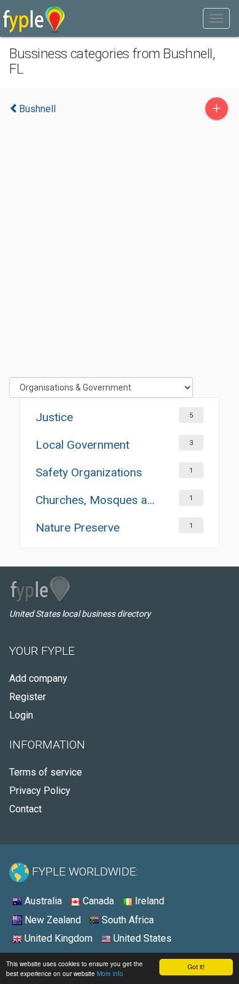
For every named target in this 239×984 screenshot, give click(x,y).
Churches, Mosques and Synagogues (96, 500)
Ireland (148, 901)
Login (21, 715)
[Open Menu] (216, 18)
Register (27, 697)
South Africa (126, 920)
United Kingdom (57, 938)
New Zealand (51, 920)
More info (110, 973)
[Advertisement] (119, 251)
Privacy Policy (39, 790)
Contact (25, 809)
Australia (42, 901)
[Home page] (34, 18)
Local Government (82, 445)
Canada (97, 901)
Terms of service (45, 772)
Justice (54, 417)
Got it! (196, 966)
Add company (38, 678)
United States (141, 938)
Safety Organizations (89, 472)
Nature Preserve (78, 528)
